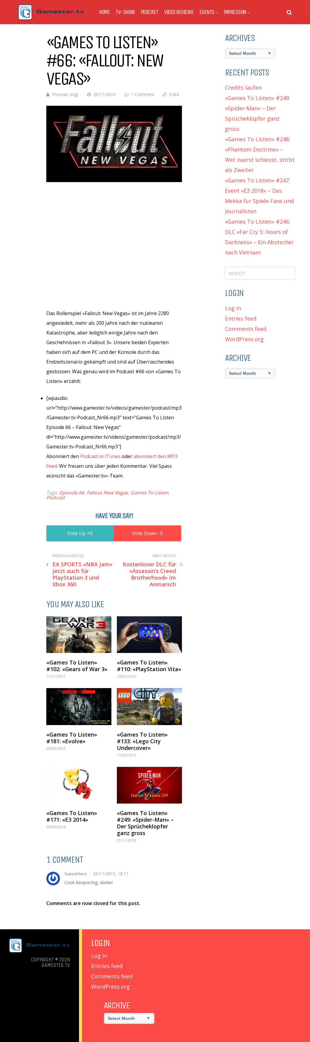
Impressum (235, 12)
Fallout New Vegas (107, 492)
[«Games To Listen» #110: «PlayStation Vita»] (149, 634)
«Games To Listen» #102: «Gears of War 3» (76, 666)
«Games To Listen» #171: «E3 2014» (71, 816)
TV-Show (125, 12)
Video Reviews (178, 12)
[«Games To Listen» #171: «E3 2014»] (78, 785)
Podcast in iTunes (100, 456)
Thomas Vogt (65, 94)
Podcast (149, 12)
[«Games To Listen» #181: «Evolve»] (78, 706)
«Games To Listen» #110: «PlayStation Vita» (149, 666)
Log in (233, 308)
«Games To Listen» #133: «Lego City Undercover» (142, 741)
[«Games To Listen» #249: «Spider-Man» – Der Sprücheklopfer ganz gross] (149, 785)
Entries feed (240, 318)
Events (207, 12)
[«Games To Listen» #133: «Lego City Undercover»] (149, 706)
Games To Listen (149, 492)
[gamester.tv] (51, 18)
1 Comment (142, 94)
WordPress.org (244, 339)
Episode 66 (71, 492)
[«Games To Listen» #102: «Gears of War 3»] (78, 634)
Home (104, 12)
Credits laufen (243, 87)
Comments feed (245, 328)
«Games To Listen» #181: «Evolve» (71, 738)
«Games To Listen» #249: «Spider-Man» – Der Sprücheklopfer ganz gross (145, 823)
